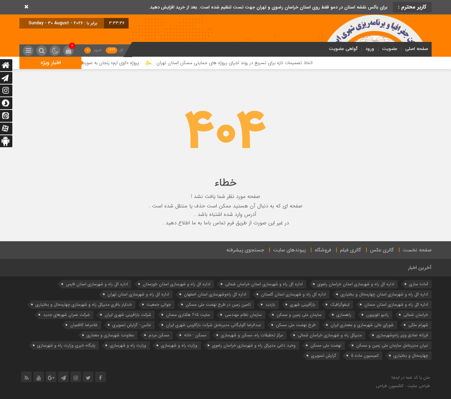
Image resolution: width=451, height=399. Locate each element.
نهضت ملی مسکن (325, 345)
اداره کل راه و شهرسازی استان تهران (138, 294)
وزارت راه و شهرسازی (128, 345)
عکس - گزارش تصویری (131, 325)
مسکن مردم (159, 335)
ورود (369, 48)
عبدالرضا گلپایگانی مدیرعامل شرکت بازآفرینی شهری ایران (213, 325)
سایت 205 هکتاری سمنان (188, 314)
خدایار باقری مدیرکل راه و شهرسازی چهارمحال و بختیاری (84, 304)
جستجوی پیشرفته (245, 250)
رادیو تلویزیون (377, 314)
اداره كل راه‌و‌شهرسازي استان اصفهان (215, 294)
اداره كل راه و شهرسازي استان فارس (97, 284)
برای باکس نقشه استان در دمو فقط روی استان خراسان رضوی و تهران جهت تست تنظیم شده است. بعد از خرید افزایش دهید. (268, 7)
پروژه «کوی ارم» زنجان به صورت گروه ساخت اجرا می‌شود (96, 63)
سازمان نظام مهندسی (243, 314)
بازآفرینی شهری (302, 304)
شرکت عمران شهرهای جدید (66, 314)
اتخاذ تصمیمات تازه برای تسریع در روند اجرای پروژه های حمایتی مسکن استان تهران (244, 63)
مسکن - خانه (195, 335)
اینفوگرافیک (340, 304)
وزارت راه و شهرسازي (179, 345)
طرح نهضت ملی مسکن (296, 325)
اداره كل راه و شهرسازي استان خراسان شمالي (264, 284)
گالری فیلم (350, 250)
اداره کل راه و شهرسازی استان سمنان (396, 304)
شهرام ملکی (418, 325)
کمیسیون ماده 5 (365, 355)
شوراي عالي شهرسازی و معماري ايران (362, 325)
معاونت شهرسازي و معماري (110, 335)
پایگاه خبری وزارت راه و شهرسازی (66, 345)
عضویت (389, 48)
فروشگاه (323, 250)
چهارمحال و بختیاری (411, 355)
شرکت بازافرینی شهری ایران (128, 314)
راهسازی (343, 314)
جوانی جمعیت (159, 304)
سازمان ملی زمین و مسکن (299, 314)
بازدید (270, 304)
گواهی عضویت (343, 48)
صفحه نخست (417, 250)
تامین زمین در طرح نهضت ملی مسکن (218, 304)
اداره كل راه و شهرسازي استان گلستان (293, 294)
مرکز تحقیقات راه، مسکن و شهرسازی (252, 335)
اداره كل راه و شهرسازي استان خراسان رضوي (355, 284)
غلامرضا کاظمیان (84, 325)
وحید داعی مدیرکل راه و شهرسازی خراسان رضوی (254, 345)
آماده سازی (418, 284)
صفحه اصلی (416, 48)
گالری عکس (382, 250)
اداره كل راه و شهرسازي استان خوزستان (176, 284)
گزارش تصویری (323, 355)
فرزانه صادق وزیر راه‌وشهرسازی (402, 335)
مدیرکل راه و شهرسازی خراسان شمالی (330, 335)
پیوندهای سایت (289, 250)
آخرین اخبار (420, 268)
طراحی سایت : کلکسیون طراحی (403, 385)
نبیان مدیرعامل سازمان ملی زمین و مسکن (392, 345)
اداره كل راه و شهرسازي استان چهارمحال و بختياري (384, 294)
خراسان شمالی (415, 314)
